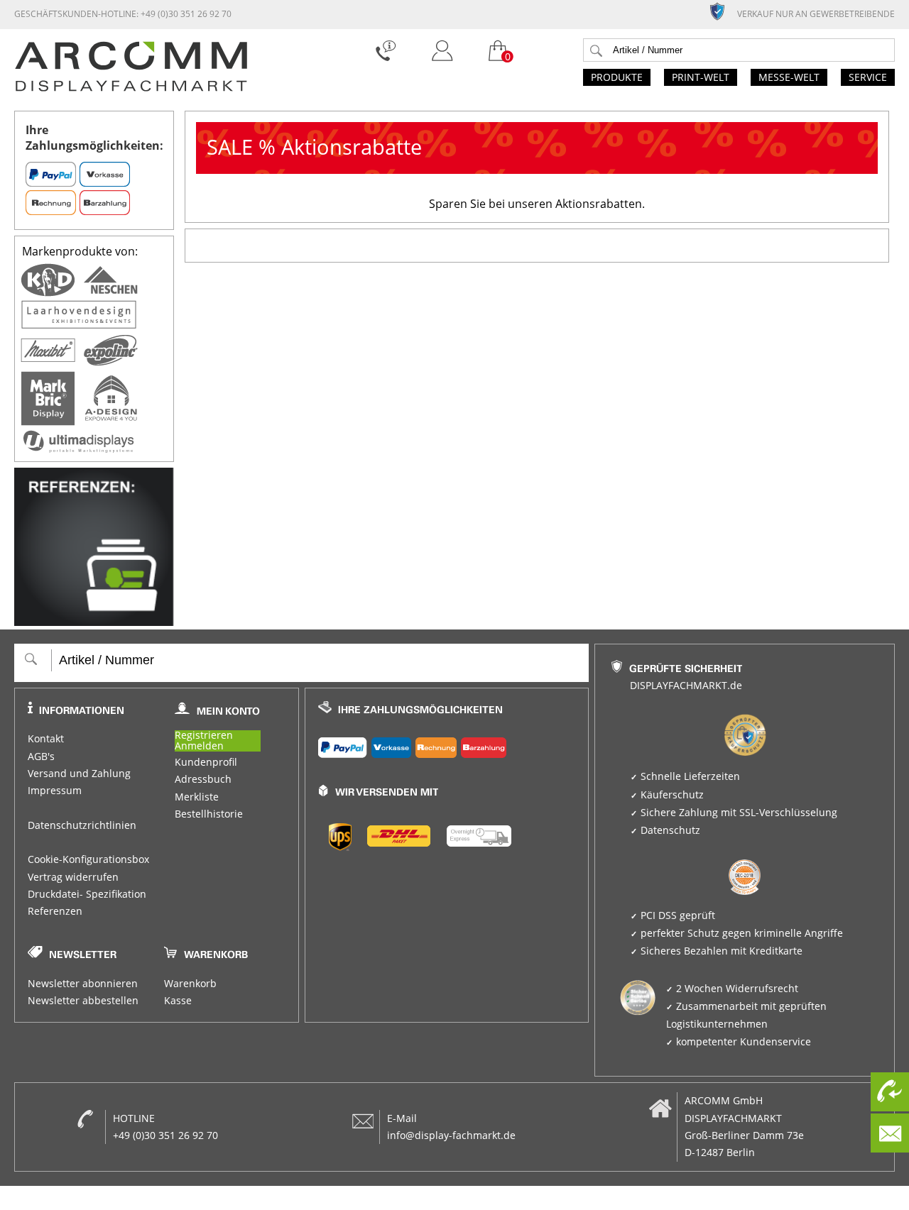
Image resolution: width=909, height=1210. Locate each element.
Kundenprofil (206, 762)
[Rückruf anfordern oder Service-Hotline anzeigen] (890, 1091)
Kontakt (46, 738)
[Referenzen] (94, 621)
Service (868, 77)
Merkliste (197, 797)
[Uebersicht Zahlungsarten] (447, 744)
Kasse (178, 1000)
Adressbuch (203, 779)
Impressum (55, 790)
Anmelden (199, 746)
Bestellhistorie (209, 814)
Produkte (617, 77)
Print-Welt (700, 77)
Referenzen (55, 911)
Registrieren (204, 735)
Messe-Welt (789, 77)
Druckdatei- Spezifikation (87, 894)
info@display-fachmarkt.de (451, 1135)
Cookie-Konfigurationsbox (88, 859)
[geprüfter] (723, 10)
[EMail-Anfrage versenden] (890, 1133)
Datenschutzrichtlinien (82, 825)
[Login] (442, 64)
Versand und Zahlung (79, 773)
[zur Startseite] (131, 88)
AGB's (41, 756)
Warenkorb (190, 983)
